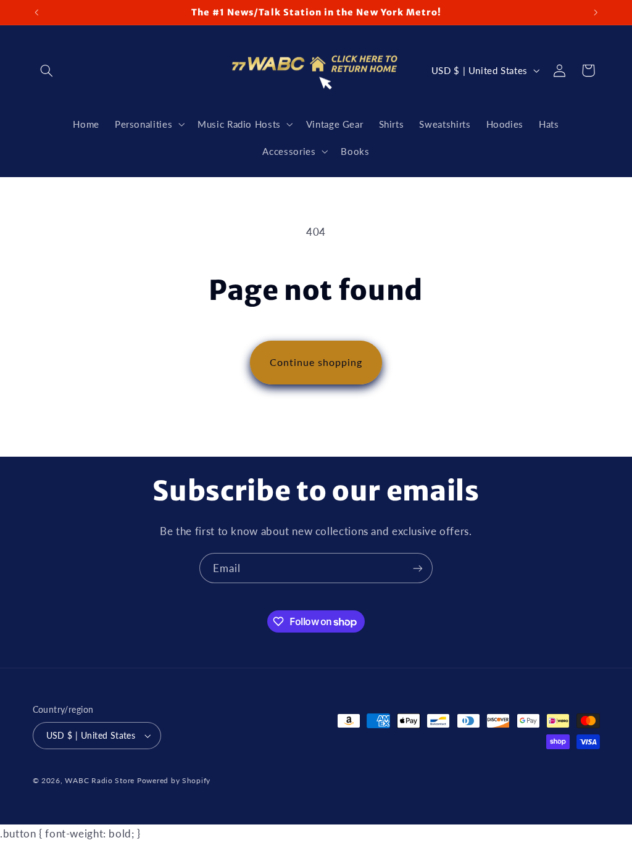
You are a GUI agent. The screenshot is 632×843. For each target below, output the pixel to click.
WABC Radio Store (100, 780)
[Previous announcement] (36, 12)
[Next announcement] (595, 12)
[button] (47, 70)
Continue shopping (316, 362)
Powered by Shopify (173, 780)
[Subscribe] (418, 568)
